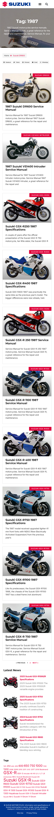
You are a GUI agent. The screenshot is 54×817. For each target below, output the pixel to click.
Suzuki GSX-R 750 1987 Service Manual (21, 638)
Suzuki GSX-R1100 (33, 787)
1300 (6, 769)
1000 (39, 765)
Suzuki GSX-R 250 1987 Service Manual (27, 341)
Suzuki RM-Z (8, 797)
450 (16, 766)
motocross (7, 777)
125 (4, 766)
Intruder (27, 774)
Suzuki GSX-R (17, 780)
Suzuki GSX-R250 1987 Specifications (21, 228)
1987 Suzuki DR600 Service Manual (24, 108)
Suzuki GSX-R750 (21, 783)
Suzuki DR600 (19, 55)
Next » (35, 663)
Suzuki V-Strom (21, 796)
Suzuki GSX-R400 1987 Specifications (21, 285)
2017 (33, 769)
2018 (37, 769)
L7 (41, 774)
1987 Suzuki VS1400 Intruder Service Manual (25, 168)
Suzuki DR (35, 777)
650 (26, 765)
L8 (44, 773)
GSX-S (20, 773)
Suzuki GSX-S (25, 793)
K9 (34, 774)
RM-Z (14, 777)
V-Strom (32, 796)
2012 (28, 770)
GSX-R (10, 772)
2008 (11, 769)
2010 (20, 769)
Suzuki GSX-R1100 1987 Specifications (21, 581)
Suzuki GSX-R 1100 (18, 787)
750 (32, 765)
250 (9, 766)
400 (12, 766)
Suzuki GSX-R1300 (25, 790)
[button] (40, 4)
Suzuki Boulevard (24, 777)
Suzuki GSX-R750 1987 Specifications (21, 521)
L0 (37, 774)
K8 (31, 774)
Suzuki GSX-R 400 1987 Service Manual (21, 461)
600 (21, 765)
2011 (24, 769)
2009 (16, 769)
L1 (39, 774)
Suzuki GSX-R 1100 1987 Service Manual (21, 401)
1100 (45, 766)
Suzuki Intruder (39, 793)
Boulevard (44, 769)
